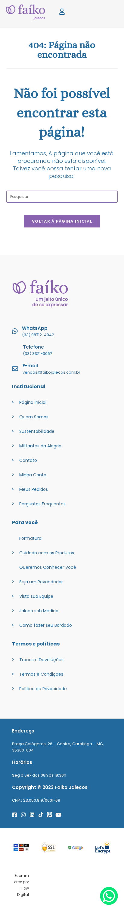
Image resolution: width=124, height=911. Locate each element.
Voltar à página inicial (62, 221)
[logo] (28, 12)
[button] (108, 12)
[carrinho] (85, 12)
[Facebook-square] (14, 814)
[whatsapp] (109, 903)
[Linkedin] (32, 814)
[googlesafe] (75, 847)
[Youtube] (58, 814)
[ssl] (48, 847)
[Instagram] (23, 814)
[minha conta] (62, 12)
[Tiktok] (40, 814)
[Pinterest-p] (49, 814)
